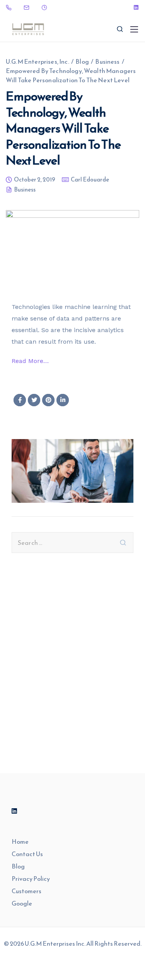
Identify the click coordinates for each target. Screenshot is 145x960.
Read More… (30, 361)
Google (22, 903)
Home (20, 841)
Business (25, 190)
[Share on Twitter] (34, 400)
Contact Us (27, 853)
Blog (18, 866)
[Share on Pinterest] (48, 400)
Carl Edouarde (90, 180)
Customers (26, 891)
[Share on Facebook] (20, 400)
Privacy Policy (31, 878)
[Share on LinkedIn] (62, 400)
